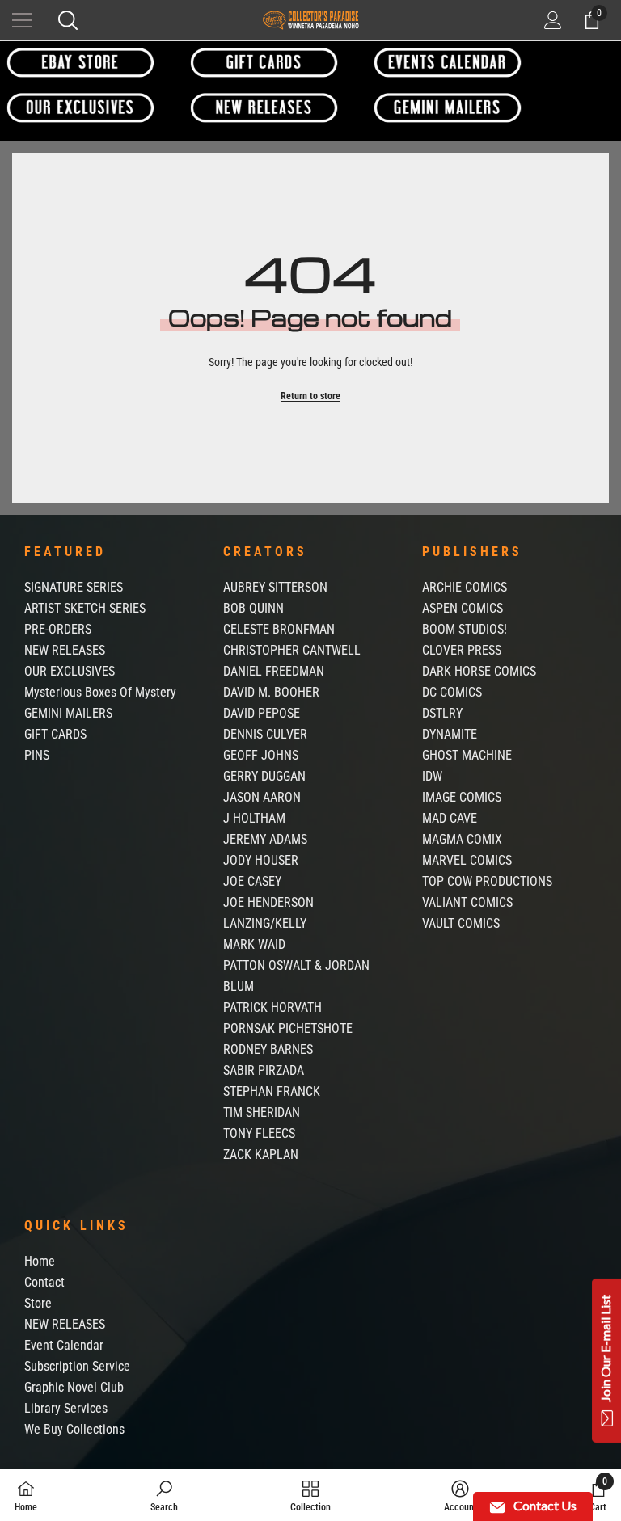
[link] (164, 1495)
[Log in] (553, 20)
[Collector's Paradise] (80, 61)
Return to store (310, 396)
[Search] (68, 20)
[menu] (22, 20)
